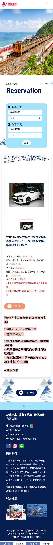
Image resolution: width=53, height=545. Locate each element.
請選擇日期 (15, 112)
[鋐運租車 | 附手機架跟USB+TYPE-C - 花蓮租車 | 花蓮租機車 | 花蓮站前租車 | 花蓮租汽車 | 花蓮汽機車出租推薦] (9, 4)
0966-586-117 (16, 434)
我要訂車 (6, 544)
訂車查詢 (19, 544)
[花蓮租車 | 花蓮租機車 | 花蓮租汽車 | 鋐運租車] (23, 510)
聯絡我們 (46, 544)
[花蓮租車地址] (31, 426)
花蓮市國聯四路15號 (19, 426)
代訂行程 (33, 544)
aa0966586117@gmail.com (23, 439)
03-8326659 (15, 430)
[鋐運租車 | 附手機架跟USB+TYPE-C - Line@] (21, 446)
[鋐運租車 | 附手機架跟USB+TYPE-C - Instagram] (15, 446)
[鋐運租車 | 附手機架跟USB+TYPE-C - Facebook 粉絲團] (8, 446)
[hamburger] (49, 4)
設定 (26, 142)
